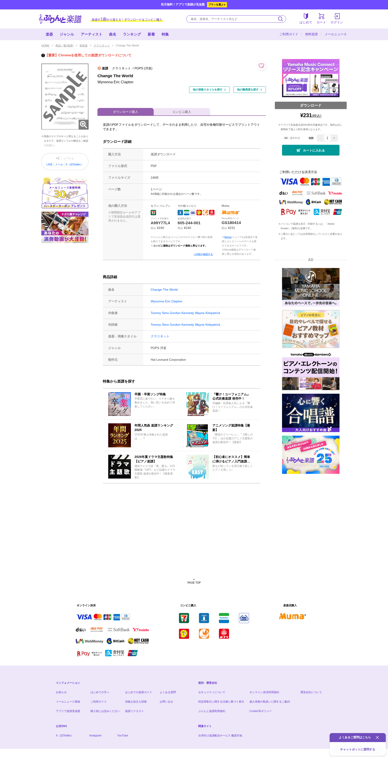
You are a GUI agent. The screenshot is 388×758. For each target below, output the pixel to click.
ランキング (132, 34)
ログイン (337, 22)
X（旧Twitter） (74, 164)
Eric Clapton (173, 301)
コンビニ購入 (181, 112)
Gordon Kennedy (182, 313)
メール (59, 164)
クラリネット (102, 45)
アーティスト (91, 34)
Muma (227, 237)
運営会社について (311, 692)
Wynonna (157, 301)
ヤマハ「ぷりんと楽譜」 (60, 19)
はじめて (306, 22)
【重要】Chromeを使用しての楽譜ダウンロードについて (88, 55)
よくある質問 (168, 692)
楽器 (49, 34)
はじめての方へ (99, 692)
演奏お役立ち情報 (136, 701)
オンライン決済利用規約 (264, 692)
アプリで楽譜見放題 (68, 711)
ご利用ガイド (288, 34)
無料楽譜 (311, 34)
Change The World (164, 289)
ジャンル (67, 34)
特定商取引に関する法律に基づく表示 (221, 701)
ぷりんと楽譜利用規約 (211, 711)
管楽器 (83, 45)
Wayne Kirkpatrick (207, 313)
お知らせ (61, 692)
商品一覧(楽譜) (64, 45)
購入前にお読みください (105, 711)
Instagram (95, 735)
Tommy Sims (160, 313)
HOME (45, 45)
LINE (49, 164)
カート (321, 22)
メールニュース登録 (68, 701)
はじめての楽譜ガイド (138, 692)
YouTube (122, 735)
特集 (165, 34)
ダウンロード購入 (125, 112)
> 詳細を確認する (203, 254)
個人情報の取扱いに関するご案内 (269, 701)
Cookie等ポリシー (260, 711)
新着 (151, 34)
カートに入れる (314, 150)
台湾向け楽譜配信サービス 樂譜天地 (220, 735)
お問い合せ (166, 701)
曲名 (112, 34)
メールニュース (336, 34)
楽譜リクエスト (134, 711)
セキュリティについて (211, 692)
